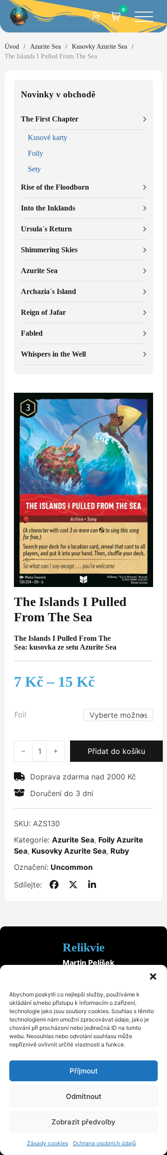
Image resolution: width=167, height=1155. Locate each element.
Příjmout (84, 1070)
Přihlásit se (96, 16)
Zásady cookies (47, 1143)
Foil (20, 714)
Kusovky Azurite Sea (99, 46)
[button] (153, 976)
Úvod (12, 46)
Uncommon (72, 867)
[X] (73, 885)
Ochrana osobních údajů (104, 1143)
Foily (35, 153)
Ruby (119, 850)
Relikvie (84, 947)
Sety (34, 169)
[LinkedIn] (92, 885)
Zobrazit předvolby (83, 1121)
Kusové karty (47, 137)
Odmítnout (84, 1096)
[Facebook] (54, 885)
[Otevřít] (144, 17)
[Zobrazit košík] (116, 16)
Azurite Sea (45, 46)
